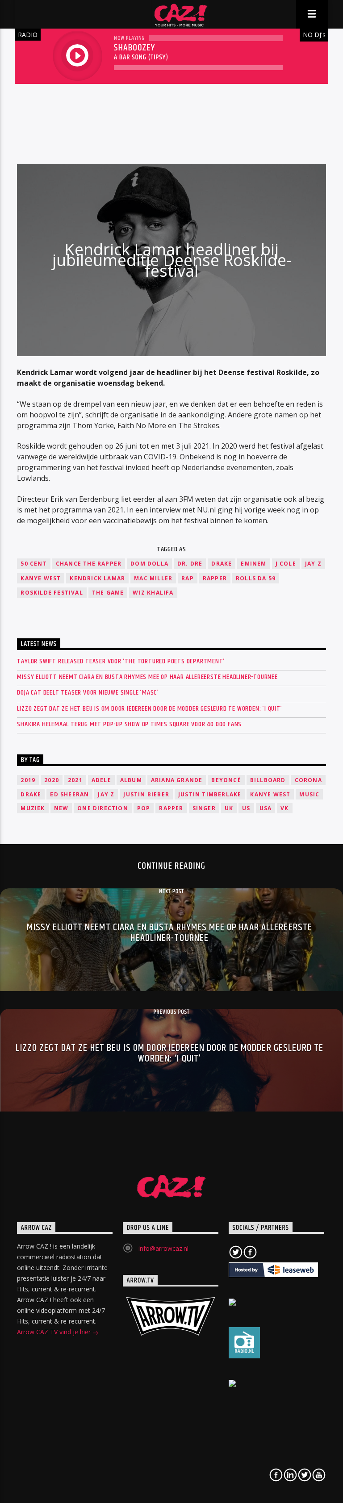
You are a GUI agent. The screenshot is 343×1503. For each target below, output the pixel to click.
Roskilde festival (52, 592)
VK (284, 808)
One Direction (102, 808)
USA (265, 808)
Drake (221, 563)
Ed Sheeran (69, 794)
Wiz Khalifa (153, 592)
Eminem (253, 563)
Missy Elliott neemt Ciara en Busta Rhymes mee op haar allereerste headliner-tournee (147, 677)
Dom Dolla (149, 563)
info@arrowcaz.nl (163, 1248)
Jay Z (313, 563)
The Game (108, 592)
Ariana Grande (177, 780)
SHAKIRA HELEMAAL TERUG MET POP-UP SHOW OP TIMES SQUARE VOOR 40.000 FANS (129, 724)
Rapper (215, 578)
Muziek (33, 808)
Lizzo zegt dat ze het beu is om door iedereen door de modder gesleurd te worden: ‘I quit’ (149, 708)
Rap (187, 578)
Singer (204, 808)
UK (229, 808)
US (246, 808)
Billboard (268, 780)
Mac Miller (153, 578)
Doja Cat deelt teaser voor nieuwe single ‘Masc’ (88, 692)
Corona (308, 780)
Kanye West (41, 578)
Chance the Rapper (88, 563)
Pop (144, 808)
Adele (101, 780)
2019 (28, 780)
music (309, 794)
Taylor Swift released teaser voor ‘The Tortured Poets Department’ (121, 661)
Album (131, 780)
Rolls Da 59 (256, 578)
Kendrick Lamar (97, 578)
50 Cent (33, 563)
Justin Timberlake (209, 794)
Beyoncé (226, 780)
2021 (75, 780)
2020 (51, 780)
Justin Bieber (146, 794)
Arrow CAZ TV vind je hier (54, 1332)
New (61, 808)
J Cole (286, 563)
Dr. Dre (189, 563)
